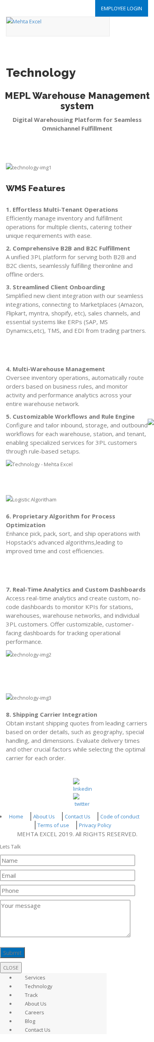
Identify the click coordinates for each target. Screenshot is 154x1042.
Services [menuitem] (35, 977)
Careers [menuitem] (34, 1012)
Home (16, 816)
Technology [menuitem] (39, 986)
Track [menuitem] (31, 994)
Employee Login (121, 8)
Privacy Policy (95, 825)
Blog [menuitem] (30, 1021)
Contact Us (77, 816)
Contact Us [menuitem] (38, 1029)
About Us (44, 816)
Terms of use (53, 825)
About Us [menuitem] (36, 1003)
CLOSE (11, 967)
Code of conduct (119, 816)
